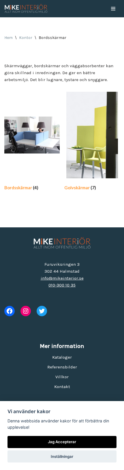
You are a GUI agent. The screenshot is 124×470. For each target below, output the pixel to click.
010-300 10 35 (62, 285)
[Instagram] (25, 311)
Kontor (25, 37)
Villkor (62, 376)
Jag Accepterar (62, 441)
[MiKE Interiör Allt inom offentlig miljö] (26, 8)
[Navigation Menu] (113, 8)
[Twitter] (42, 311)
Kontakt (62, 386)
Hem (8, 37)
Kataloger (62, 357)
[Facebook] (9, 311)
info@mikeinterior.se (62, 278)
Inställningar (62, 456)
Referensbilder (62, 367)
